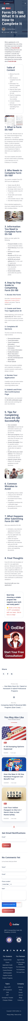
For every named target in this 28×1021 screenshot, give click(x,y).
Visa (3, 8)
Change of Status (7, 1000)
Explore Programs (7, 978)
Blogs (20, 997)
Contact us (20, 1000)
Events (20, 992)
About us (20, 987)
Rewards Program (7, 967)
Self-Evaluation (7, 973)
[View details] (4, 950)
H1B (7, 992)
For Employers (20, 969)
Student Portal (7, 959)
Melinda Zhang (11, 29)
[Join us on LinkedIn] (17, 950)
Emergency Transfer (7, 997)
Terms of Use (18, 1014)
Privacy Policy (10, 1014)
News (20, 989)
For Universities (20, 967)
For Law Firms (20, 972)
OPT (7, 995)
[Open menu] (25, 3)
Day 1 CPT (7, 987)
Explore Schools (7, 975)
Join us (21, 995)
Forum (7, 962)
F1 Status (8, 8)
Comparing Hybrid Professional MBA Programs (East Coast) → (13, 706)
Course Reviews (7, 970)
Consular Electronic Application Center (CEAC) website (13, 300)
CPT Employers (7, 989)
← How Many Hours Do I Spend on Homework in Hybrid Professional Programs (14, 688)
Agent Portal (20, 959)
